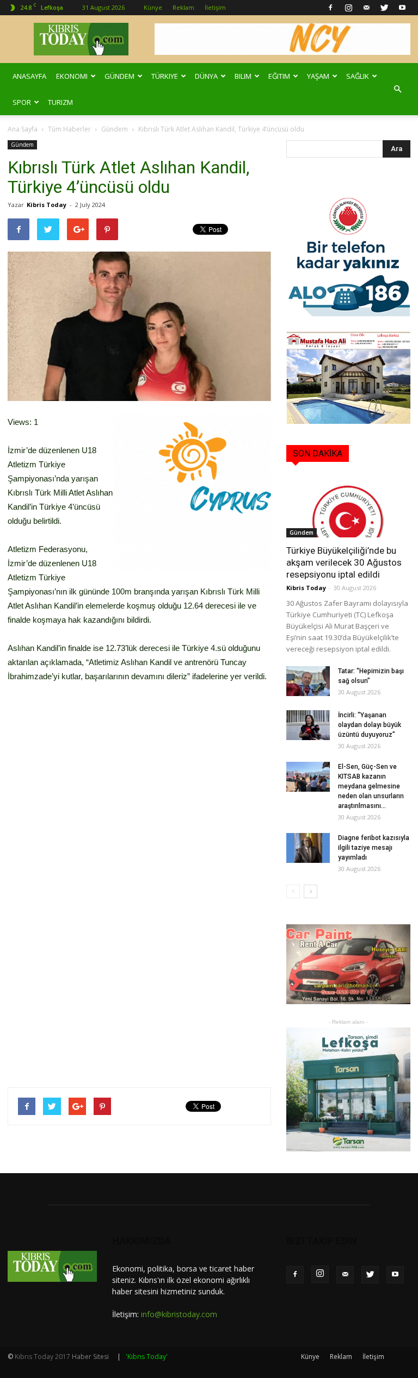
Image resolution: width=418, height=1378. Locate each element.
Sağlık (357, 76)
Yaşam (318, 76)
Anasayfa (29, 76)
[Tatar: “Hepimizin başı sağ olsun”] (308, 681)
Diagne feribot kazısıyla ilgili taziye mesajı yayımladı (373, 847)
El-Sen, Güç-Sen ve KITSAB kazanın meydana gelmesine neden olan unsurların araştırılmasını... (371, 786)
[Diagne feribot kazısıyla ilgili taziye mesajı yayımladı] (308, 848)
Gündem (119, 76)
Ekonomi (72, 76)
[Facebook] (330, 7)
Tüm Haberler (69, 129)
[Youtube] (402, 7)
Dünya (206, 76)
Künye (153, 7)
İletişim (215, 7)
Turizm (60, 102)
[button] (397, 89)
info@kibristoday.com (179, 1314)
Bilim (243, 76)
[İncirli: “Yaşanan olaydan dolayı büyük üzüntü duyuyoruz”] (308, 725)
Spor (22, 102)
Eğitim (279, 76)
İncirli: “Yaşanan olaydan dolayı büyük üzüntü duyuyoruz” (369, 724)
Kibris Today (46, 205)
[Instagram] (348, 7)
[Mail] (366, 7)
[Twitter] (384, 7)
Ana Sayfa (23, 129)
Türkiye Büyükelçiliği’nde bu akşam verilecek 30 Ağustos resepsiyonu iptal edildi (344, 562)
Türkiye (164, 76)
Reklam (183, 7)
